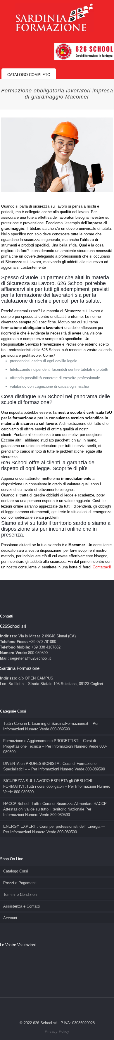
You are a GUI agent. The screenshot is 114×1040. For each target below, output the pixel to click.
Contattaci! (102, 567)
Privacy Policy (57, 1031)
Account (10, 918)
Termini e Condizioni (20, 894)
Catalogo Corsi (15, 871)
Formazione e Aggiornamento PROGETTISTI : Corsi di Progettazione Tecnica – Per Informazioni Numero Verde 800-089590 (55, 746)
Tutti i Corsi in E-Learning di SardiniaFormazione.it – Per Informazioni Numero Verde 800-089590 (51, 726)
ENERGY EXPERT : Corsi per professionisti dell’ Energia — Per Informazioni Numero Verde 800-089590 (54, 829)
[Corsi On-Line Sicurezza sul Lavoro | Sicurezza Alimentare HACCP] (54, 17)
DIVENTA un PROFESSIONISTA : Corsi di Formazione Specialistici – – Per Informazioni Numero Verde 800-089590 (54, 766)
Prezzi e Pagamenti (20, 883)
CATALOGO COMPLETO (28, 75)
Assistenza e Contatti (21, 906)
